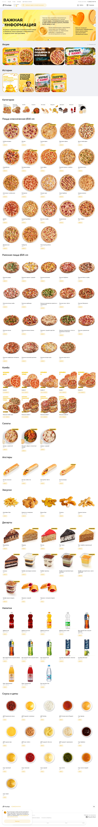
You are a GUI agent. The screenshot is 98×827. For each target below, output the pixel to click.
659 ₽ (5, 248)
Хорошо (17, 821)
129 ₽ (4, 634)
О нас (14, 1)
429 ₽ (23, 171)
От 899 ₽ (5, 392)
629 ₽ (5, 197)
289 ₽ (42, 548)
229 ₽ (42, 574)
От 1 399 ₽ (6, 417)
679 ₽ (61, 222)
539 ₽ (23, 197)
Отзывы (19, 1)
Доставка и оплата (27, 1)
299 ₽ (5, 449)
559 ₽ (42, 197)
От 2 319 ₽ (25, 417)
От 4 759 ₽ (63, 417)
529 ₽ (23, 145)
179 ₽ (42, 516)
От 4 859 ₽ (82, 392)
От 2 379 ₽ (44, 392)
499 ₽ (5, 145)
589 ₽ (80, 171)
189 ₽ (80, 516)
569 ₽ (61, 171)
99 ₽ (80, 720)
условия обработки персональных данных (17, 816)
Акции (9, 1)
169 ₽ (23, 548)
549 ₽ (80, 281)
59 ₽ (61, 720)
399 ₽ (42, 145)
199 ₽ (61, 516)
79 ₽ (23, 601)
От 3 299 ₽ (44, 417)
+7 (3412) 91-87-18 (15, 806)
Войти (81, 5)
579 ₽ (23, 222)
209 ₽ (80, 548)
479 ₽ (42, 171)
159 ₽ (4, 483)
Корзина (91, 5)
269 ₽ (5, 548)
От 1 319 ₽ (25, 392)
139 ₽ (4, 516)
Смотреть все (92, 44)
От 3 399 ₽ (63, 392)
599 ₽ (5, 171)
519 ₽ (80, 145)
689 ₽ (80, 222)
